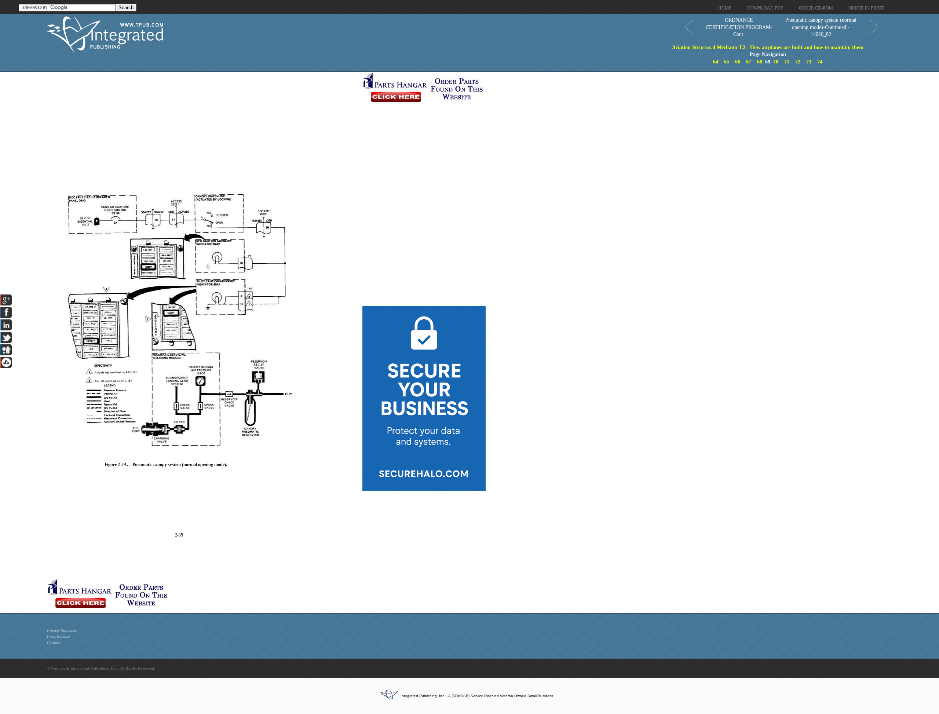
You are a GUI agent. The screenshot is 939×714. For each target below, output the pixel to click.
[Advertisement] (203, 123)
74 (819, 62)
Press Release (58, 636)
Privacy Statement (62, 630)
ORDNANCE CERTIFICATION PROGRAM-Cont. (739, 27)
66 (737, 62)
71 (786, 62)
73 (808, 62)
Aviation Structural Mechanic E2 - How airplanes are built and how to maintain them (767, 47)
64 (715, 62)
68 (759, 62)
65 (726, 62)
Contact (53, 642)
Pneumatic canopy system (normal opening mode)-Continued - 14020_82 (820, 27)
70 (775, 62)
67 (748, 62)
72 (797, 62)
